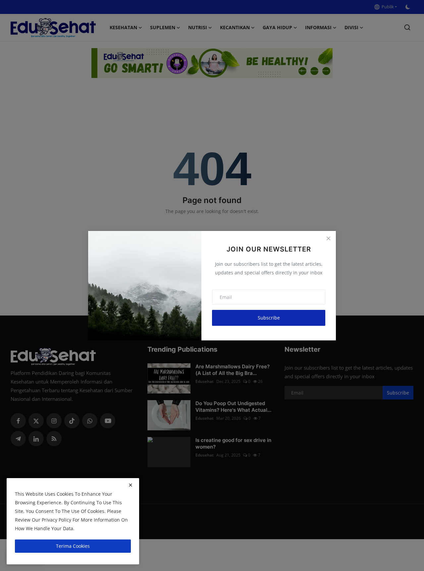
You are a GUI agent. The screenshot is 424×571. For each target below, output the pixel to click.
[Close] (328, 238)
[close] (130, 485)
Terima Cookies (73, 546)
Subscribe (269, 318)
